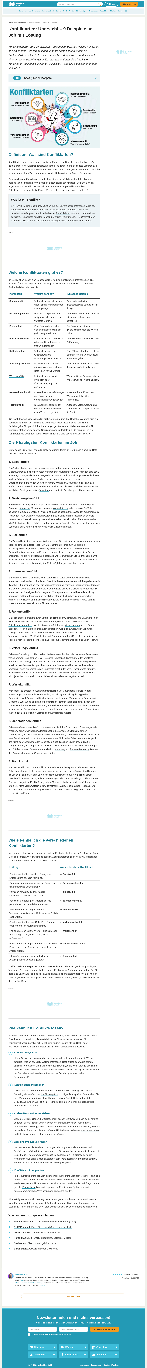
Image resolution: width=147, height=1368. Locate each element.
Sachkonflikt (16, 301)
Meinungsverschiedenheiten (85, 475)
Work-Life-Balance (90, 734)
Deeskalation (28, 1187)
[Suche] (99, 4)
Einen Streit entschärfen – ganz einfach (43, 1227)
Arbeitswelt (50, 11)
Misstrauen (14, 603)
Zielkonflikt (15, 326)
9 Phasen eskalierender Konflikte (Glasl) (45, 1221)
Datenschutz (96, 1365)
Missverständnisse (90, 1130)
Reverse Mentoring (79, 749)
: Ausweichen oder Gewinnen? (36, 1248)
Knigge (120, 11)
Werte (28, 702)
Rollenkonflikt (17, 351)
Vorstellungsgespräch (37, 11)
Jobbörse (111, 4)
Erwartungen (88, 618)
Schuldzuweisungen (24, 1102)
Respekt (66, 523)
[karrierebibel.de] (16, 4)
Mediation (79, 1183)
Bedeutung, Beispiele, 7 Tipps (42, 1238)
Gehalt (65, 11)
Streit (30, 169)
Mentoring (60, 749)
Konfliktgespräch (49, 1094)
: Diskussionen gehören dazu (35, 1243)
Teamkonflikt (16, 405)
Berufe (58, 11)
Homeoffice (44, 734)
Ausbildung (104, 11)
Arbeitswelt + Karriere (20, 22)
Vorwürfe (44, 490)
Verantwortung (72, 625)
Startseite (11, 22)
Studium (113, 11)
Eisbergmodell (21, 1077)
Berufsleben (18, 280)
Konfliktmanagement (65, 1046)
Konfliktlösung (83, 433)
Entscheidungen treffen (20, 625)
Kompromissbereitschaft (41, 1155)
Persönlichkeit (63, 213)
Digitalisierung (58, 734)
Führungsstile (15, 734)
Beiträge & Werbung (111, 1365)
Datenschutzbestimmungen (48, 1334)
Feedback (86, 786)
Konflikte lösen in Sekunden (37, 1232)
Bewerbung (23, 11)
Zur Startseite (73, 1296)
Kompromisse (70, 559)
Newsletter (131, 4)
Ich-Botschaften (16, 523)
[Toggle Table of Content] (54, 78)
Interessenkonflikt (19, 338)
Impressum (84, 1365)
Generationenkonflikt (21, 392)
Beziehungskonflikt (19, 313)
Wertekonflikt (16, 376)
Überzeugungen (66, 691)
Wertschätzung (60, 508)
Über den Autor (21, 1275)
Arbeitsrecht (73, 11)
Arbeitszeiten (30, 734)
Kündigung (83, 11)
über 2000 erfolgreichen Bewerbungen (29, 1283)
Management (93, 11)
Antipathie (25, 508)
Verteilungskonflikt (19, 363)
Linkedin (42, 1285)
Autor (22, 1280)
